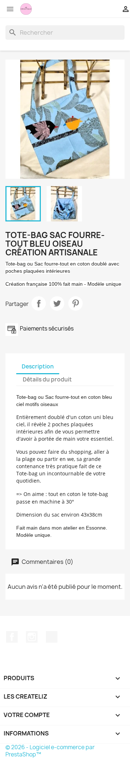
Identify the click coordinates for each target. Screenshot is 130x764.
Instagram (32, 637)
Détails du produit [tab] (47, 379)
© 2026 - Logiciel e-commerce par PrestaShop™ (50, 750)
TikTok (51, 637)
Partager (38, 303)
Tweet (57, 303)
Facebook (12, 637)
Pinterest (75, 303)
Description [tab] (38, 366)
